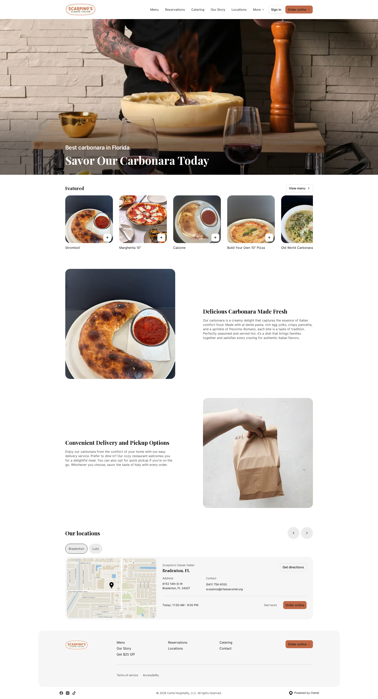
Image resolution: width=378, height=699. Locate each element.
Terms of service (127, 675)
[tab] (76, 549)
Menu (154, 10)
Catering (197, 10)
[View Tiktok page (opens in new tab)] (74, 693)
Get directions (293, 567)
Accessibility (151, 675)
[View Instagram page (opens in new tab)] (67, 693)
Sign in (276, 10)
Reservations (175, 10)
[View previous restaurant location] (293, 533)
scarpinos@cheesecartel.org (224, 589)
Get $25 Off (126, 654)
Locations (239, 10)
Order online (295, 605)
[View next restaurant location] (307, 533)
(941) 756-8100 (216, 584)
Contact (225, 648)
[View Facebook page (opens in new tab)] (61, 693)
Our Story (218, 10)
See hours (270, 605)
